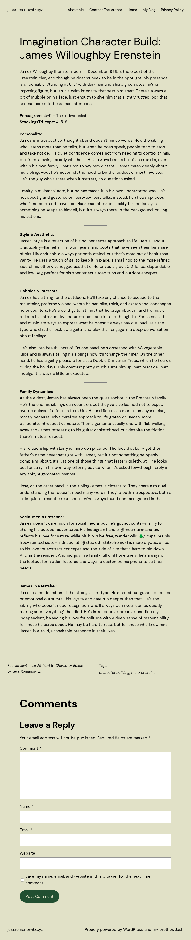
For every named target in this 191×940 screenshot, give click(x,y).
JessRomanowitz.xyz (25, 9)
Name (27, 806)
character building (114, 672)
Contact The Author (105, 9)
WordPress (133, 929)
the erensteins (143, 672)
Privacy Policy (172, 9)
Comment (30, 748)
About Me (76, 9)
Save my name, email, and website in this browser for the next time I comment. (89, 879)
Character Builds (69, 665)
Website (27, 853)
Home (132, 9)
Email (26, 829)
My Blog (149, 9)
